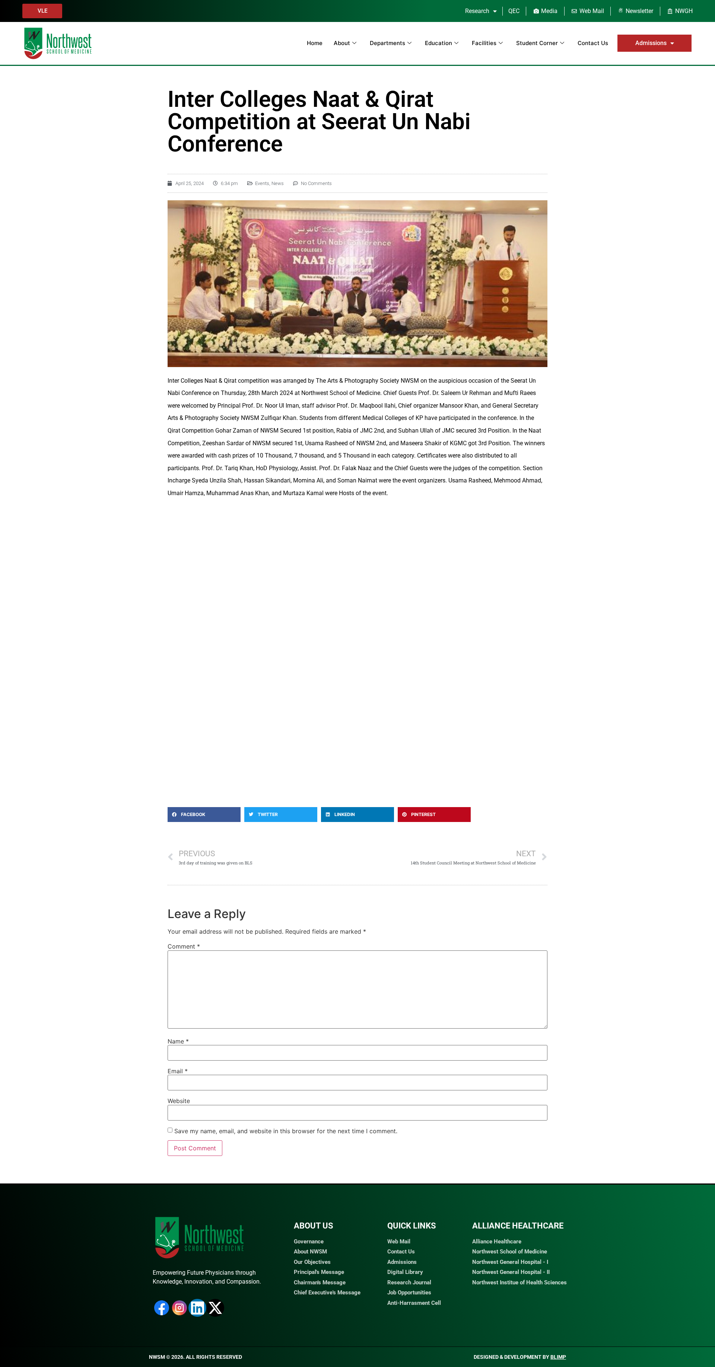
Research (477, 11)
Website (179, 1101)
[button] (204, 814)
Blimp (558, 1357)
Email (178, 1071)
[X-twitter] (215, 1308)
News (277, 183)
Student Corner (537, 43)
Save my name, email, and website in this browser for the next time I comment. (285, 1131)
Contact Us (593, 43)
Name (178, 1041)
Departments (387, 43)
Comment (184, 946)
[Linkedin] (197, 1308)
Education (438, 43)
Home (314, 43)
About (342, 43)
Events (262, 183)
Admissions (651, 43)
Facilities (484, 43)
